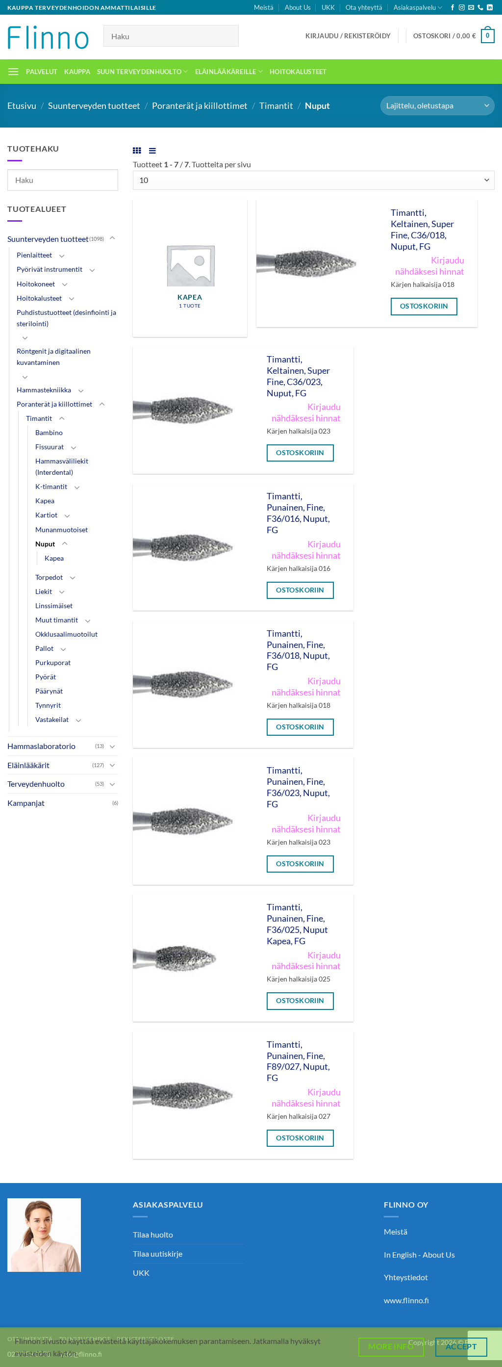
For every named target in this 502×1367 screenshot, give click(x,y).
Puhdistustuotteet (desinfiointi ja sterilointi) (66, 318)
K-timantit (51, 486)
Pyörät (45, 676)
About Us (298, 7)
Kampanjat (26, 802)
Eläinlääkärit (28, 765)
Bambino (49, 432)
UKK (328, 7)
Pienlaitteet (34, 255)
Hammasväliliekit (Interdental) (61, 466)
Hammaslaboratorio (41, 745)
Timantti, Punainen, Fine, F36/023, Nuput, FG (298, 787)
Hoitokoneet (36, 284)
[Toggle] (112, 238)
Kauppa (77, 72)
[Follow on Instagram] (462, 7)
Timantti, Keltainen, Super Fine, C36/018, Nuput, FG (422, 229)
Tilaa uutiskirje (157, 1253)
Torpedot (49, 577)
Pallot (44, 648)
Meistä (264, 7)
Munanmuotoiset (61, 529)
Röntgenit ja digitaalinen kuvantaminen (54, 356)
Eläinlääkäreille (225, 72)
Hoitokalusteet (298, 72)
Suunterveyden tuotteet (94, 105)
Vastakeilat (52, 719)
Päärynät (49, 691)
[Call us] (480, 7)
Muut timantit (56, 620)
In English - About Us (419, 1254)
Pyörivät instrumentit (49, 269)
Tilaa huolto (153, 1234)
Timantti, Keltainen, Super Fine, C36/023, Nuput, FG (298, 376)
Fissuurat (49, 446)
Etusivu (21, 105)
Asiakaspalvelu (415, 7)
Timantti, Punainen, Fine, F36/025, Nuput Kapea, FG (297, 924)
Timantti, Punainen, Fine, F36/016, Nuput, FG (298, 513)
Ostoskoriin (424, 306)
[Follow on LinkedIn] (490, 7)
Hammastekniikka (44, 390)
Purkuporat (53, 662)
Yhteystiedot (406, 1277)
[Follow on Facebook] (452, 7)
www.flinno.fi (406, 1300)
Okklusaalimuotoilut (66, 634)
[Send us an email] (471, 7)
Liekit (43, 591)
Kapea (44, 500)
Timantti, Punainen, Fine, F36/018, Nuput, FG (298, 650)
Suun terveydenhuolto (139, 72)
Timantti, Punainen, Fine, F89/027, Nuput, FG (298, 1061)
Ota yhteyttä (364, 7)
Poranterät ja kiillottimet (200, 105)
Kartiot (46, 515)
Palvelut (41, 72)
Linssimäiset (54, 605)
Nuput (45, 544)
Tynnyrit (48, 705)
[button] (348, 36)
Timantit (276, 105)
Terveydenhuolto (36, 783)
